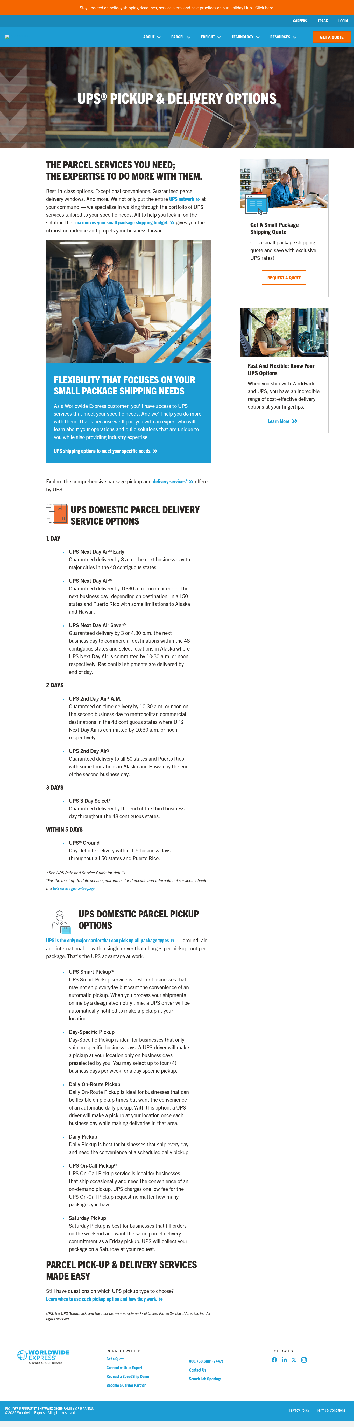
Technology (242, 36)
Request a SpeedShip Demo (128, 1376)
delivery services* (170, 481)
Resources (280, 36)
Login (343, 21)
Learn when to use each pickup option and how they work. (101, 1298)
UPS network (181, 198)
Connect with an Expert (124, 1367)
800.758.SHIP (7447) (206, 1361)
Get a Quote (115, 1358)
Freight (208, 36)
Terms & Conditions (331, 1410)
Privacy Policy (299, 1410)
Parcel (177, 36)
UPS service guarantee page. (74, 888)
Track (323, 21)
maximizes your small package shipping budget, (122, 222)
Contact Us (197, 1369)
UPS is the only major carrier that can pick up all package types (107, 940)
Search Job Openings (205, 1378)
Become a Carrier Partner (126, 1385)
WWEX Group (53, 1408)
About (148, 36)
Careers (300, 21)
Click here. (264, 7)
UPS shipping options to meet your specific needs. (103, 450)
